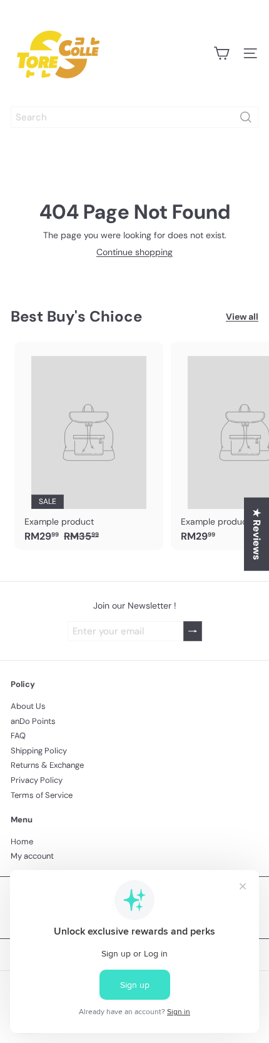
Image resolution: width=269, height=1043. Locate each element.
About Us (28, 706)
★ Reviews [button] (256, 534)
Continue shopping (134, 252)
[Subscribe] (192, 631)
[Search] (245, 117)
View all (242, 317)
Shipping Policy (39, 750)
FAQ (18, 735)
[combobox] (134, 117)
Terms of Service (42, 795)
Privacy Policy (37, 780)
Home (22, 841)
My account (32, 856)
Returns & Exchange (47, 765)
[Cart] (221, 53)
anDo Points (33, 721)
